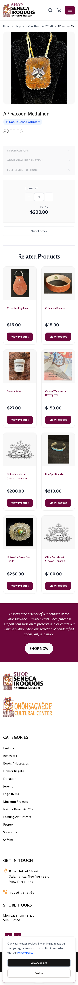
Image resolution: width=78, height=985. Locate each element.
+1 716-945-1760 (21, 892)
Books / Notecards (16, 763)
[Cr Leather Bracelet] (58, 283)
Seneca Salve (14, 391)
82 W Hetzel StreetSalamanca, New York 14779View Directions (30, 876)
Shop (18, 26)
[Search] (50, 10)
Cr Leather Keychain (17, 308)
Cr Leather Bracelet (55, 308)
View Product (20, 336)
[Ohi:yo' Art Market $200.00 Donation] (19, 449)
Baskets (8, 748)
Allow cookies (39, 962)
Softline (8, 840)
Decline (39, 973)
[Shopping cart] (59, 10)
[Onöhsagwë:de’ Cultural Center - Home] (25, 10)
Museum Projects (15, 802)
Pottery (8, 824)
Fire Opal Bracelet (54, 474)
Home (6, 26)
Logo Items (11, 794)
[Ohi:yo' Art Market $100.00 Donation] (58, 532)
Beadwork (10, 756)
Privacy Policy (25, 952)
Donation (9, 779)
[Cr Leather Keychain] (19, 283)
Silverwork (10, 832)
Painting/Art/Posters (17, 817)
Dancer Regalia (13, 771)
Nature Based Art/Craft (39, 26)
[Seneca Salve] (19, 366)
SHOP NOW (39, 648)
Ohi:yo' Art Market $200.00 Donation (17, 476)
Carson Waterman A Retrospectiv (55, 393)
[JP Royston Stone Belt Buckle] (19, 532)
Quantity (31, 188)
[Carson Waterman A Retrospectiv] (58, 366)
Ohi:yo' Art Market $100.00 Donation (55, 559)
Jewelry (8, 786)
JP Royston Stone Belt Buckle (18, 559)
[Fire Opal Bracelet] (58, 449)
